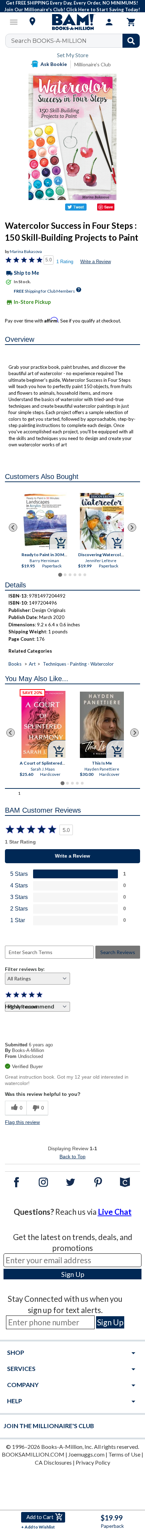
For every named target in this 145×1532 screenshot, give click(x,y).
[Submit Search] (131, 41)
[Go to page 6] (84, 574)
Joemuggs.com (86, 1454)
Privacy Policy (93, 1462)
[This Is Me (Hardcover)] (102, 725)
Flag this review (22, 1122)
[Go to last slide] (13, 527)
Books (14, 664)
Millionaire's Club (92, 64)
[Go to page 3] (70, 574)
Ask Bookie (53, 64)
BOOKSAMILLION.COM (33, 1454)
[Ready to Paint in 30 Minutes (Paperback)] (45, 520)
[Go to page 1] (60, 575)
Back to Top (72, 1156)
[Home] (72, 22)
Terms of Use (124, 1454)
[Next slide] (132, 527)
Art (32, 664)
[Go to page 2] (65, 574)
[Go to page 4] (75, 574)
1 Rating (64, 261)
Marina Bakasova (26, 251)
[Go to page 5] (79, 574)
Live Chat (115, 1212)
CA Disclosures (53, 1462)
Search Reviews (117, 952)
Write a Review (95, 261)
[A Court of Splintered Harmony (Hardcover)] (44, 724)
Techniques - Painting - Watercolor (78, 664)
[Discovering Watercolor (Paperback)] (102, 521)
